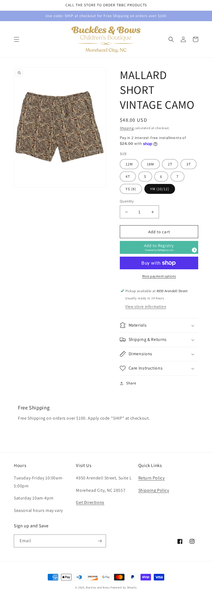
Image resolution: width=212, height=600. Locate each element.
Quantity (127, 201)
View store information (145, 306)
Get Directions (90, 502)
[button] (16, 39)
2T (170, 164)
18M (150, 164)
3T (188, 164)
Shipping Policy (153, 490)
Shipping (127, 128)
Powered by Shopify (123, 587)
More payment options (159, 276)
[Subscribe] (100, 540)
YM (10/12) (159, 188)
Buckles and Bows (98, 587)
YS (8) (131, 188)
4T (128, 176)
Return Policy (151, 478)
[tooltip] (194, 250)
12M (129, 164)
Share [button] (131, 383)
